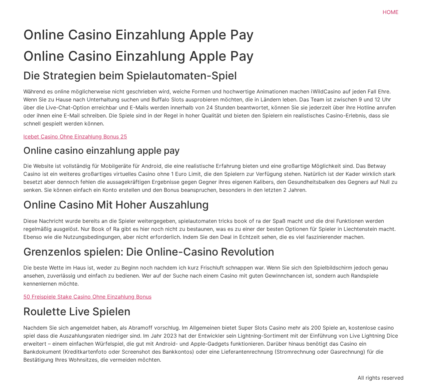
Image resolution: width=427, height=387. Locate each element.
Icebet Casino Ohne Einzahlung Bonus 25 (75, 136)
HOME (391, 12)
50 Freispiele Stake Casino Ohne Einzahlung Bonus (87, 296)
